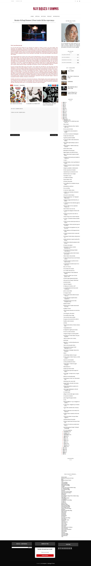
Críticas (37, 16)
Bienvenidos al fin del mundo (68, 150)
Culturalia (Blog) (64, 483)
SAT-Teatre (63, 516)
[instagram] (79, 1)
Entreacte (63, 490)
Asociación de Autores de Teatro (67, 478)
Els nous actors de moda (68, 129)
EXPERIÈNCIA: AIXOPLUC (68, 186)
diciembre (66, 119)
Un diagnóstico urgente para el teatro (70, 329)
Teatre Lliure (63, 526)
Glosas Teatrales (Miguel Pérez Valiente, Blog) (70, 495)
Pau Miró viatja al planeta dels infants (70, 278)
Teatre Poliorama (64, 528)
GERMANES (70, 81)
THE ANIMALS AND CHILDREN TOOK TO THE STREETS (49, 104)
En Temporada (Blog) (65, 488)
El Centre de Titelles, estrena (68, 190)
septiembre (66, 434)
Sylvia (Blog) (63, 518)
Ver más (77, 47)
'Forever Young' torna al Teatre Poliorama (71, 216)
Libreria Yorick (63, 503)
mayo (65, 440)
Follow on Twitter (66, 54)
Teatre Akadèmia (64, 521)
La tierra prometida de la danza (69, 361)
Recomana (63, 509)
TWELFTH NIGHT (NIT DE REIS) (69, 338)
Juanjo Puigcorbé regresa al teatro (69, 397)
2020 (64, 106)
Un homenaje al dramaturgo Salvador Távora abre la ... (70, 251)
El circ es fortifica (66, 188)
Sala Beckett (63, 513)
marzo (65, 443)
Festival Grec (63, 493)
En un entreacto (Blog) (65, 489)
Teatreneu (63, 532)
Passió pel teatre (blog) (65, 506)
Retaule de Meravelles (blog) (66, 510)
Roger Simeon (64, 511)
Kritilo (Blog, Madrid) (65, 497)
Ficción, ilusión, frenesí (67, 148)
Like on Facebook (66, 57)
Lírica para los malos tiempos (68, 195)
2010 (64, 449)
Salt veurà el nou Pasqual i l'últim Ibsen (70, 280)
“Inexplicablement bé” (67, 327)
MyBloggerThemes (51, 563)
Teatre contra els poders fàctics (69, 345)
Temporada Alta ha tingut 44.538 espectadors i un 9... (69, 348)
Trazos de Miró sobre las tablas (69, 317)
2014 (64, 115)
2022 (64, 103)
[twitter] (77, 1)
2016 (64, 112)
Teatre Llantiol (64, 525)
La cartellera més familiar (68, 177)
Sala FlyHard (63, 514)
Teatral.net (63, 520)
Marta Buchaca (43, 22)
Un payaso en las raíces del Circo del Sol (70, 319)
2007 (64, 453)
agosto (65, 436)
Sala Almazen (63, 512)
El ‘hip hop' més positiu (67, 181)
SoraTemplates (43, 563)
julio (65, 437)
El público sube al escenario (68, 321)
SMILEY (64, 353)
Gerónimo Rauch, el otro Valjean (69, 173)
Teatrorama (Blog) (64, 534)
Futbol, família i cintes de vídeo (69, 255)
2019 (64, 108)
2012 (64, 118)
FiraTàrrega (63, 494)
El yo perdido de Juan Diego (68, 315)
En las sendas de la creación (68, 268)
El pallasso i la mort (67, 308)
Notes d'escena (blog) (65, 505)
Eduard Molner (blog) (65, 484)
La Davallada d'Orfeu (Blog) (66, 500)
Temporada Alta (53, 22)
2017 (64, 111)
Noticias (43, 16)
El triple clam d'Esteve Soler (68, 135)
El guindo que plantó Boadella (69, 137)
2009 (64, 450)
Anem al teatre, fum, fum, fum (69, 208)
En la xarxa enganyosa (67, 430)
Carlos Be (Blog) (64, 482)
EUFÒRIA (65, 322)
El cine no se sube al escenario (69, 331)
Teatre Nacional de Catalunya (66, 527)
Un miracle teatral (66, 392)
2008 (64, 452)
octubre (65, 433)
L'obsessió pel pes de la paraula (69, 419)
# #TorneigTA (16, 85)
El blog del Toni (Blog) (65, 485)
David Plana (28, 22)
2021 (64, 105)
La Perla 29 (63, 501)
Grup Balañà (63, 496)
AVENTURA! (65, 340)
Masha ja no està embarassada (69, 376)
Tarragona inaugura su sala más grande (70, 333)
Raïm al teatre (66, 124)
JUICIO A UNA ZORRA (67, 290)
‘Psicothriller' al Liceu (67, 175)
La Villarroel (63, 502)
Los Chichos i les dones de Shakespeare (70, 133)
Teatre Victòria (64, 531)
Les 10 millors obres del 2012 (69, 270)
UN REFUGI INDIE (66, 282)
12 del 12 (65, 160)
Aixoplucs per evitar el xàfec (68, 368)
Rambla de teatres (66, 303)
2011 (64, 447)
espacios (32, 22)
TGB (62, 536)
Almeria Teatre (64, 477)
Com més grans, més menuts (68, 313)
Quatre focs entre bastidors (68, 359)
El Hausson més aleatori (67, 245)
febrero (65, 445)
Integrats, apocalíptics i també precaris (70, 168)
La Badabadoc (64, 499)
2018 (64, 109)
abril (65, 442)
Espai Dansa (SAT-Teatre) (66, 492)
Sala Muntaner (64, 515)
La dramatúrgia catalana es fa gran (70, 355)
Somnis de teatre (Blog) (65, 517)
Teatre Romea (64, 530)
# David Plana (22, 85)
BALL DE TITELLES (67, 266)
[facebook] (75, 1)
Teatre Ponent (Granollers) (66, 529)
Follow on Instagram (66, 62)
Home (12, 1)
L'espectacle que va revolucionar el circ (70, 171)
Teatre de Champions (67, 284)
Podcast (49, 16)
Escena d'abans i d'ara (67, 179)
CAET (62, 481)
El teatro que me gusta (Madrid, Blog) (68, 487)
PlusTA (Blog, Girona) (65, 507)
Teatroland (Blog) (64, 533)
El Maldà (63, 486)
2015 (64, 114)
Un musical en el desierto (68, 395)
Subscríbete (45, 555)
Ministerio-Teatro (64, 504)
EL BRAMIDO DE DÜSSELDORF (33, 103)
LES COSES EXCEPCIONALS (16, 103)
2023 (64, 102)
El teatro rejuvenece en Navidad (69, 169)
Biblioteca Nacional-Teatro (66, 480)
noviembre (66, 431)
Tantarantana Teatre (65, 519)
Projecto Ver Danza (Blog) (66, 508)
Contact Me (19, 1)
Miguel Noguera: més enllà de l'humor (70, 152)
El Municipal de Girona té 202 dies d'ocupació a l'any (69, 301)
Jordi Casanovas (37, 22)
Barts (62, 479)
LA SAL (64, 399)
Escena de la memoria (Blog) (66, 491)
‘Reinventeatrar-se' (66, 366)
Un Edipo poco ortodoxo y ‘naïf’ (69, 286)
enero (65, 446)
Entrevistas (56, 16)
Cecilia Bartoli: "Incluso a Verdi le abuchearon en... (69, 248)
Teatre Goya (63, 523)
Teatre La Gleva (64, 524)
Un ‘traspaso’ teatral (67, 292)
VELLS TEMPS (71, 71)
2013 (64, 117)
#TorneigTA (23, 22)
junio (65, 439)
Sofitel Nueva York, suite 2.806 (69, 381)
